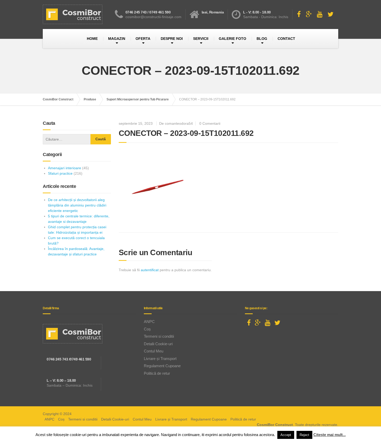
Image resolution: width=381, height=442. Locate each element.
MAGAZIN (116, 38)
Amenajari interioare (64, 168)
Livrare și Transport (160, 358)
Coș (147, 329)
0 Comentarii (209, 123)
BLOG (262, 38)
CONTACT (286, 38)
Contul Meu (153, 351)
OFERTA (143, 38)
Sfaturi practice (60, 173)
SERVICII (200, 38)
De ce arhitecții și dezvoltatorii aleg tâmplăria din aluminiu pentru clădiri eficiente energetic (77, 205)
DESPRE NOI (172, 38)
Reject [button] (304, 435)
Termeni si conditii (159, 336)
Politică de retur (157, 373)
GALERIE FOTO (232, 38)
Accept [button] (285, 435)
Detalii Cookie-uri (158, 344)
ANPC (149, 321)
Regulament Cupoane (162, 366)
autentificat (150, 270)
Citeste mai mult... (329, 434)
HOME (92, 38)
